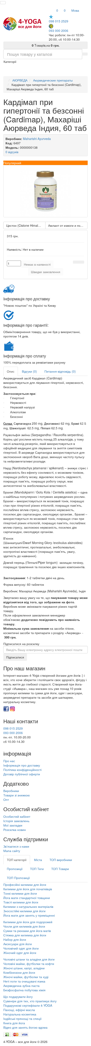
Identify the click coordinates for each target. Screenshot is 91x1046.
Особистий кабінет (16, 816)
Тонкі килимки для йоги (20, 893)
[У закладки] (76, 262)
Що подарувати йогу (18, 996)
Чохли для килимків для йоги (24, 926)
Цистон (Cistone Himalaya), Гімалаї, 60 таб (26, 225)
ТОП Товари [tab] (60, 869)
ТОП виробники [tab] (60, 859)
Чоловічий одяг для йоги (21, 948)
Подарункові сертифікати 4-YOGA (27, 1005)
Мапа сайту (11, 850)
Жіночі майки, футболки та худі (25, 977)
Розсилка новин (14, 829)
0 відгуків (12, 152)
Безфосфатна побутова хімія (24, 990)
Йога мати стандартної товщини (26, 898)
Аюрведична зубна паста (21, 985)
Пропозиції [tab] (15, 869)
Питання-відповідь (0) (60, 371)
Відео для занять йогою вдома (25, 1027)
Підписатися (15, 657)
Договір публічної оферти (21, 774)
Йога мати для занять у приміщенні (29, 915)
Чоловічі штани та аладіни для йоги (29, 959)
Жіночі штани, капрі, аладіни (24, 968)
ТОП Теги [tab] (37, 869)
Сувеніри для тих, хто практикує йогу (30, 1001)
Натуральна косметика (19, 1014)
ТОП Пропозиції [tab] (18, 878)
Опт (6, 799)
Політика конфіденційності (22, 769)
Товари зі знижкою (16, 795)
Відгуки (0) (29, 371)
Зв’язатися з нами (16, 846)
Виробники (11, 791)
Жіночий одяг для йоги (19, 952)
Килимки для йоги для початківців (27, 889)
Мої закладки (12, 825)
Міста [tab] (38, 859)
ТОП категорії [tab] (17, 859)
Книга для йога (14, 1023)
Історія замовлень (16, 821)
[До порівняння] (81, 262)
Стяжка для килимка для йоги (24, 935)
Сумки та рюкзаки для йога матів (27, 930)
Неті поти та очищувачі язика (24, 981)
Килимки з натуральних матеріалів (28, 906)
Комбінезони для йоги (19, 972)
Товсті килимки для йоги (20, 902)
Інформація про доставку (21, 765)
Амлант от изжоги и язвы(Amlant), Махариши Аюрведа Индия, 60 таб (67, 225)
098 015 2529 (58, 21)
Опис (10, 371)
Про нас (9, 761)
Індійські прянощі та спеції (22, 1018)
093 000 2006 (58, 30)
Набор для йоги (14, 939)
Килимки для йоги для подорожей (27, 922)
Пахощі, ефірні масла (19, 1010)
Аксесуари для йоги (17, 944)
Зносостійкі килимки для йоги (24, 911)
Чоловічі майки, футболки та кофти (29, 963)
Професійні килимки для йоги (24, 884)
